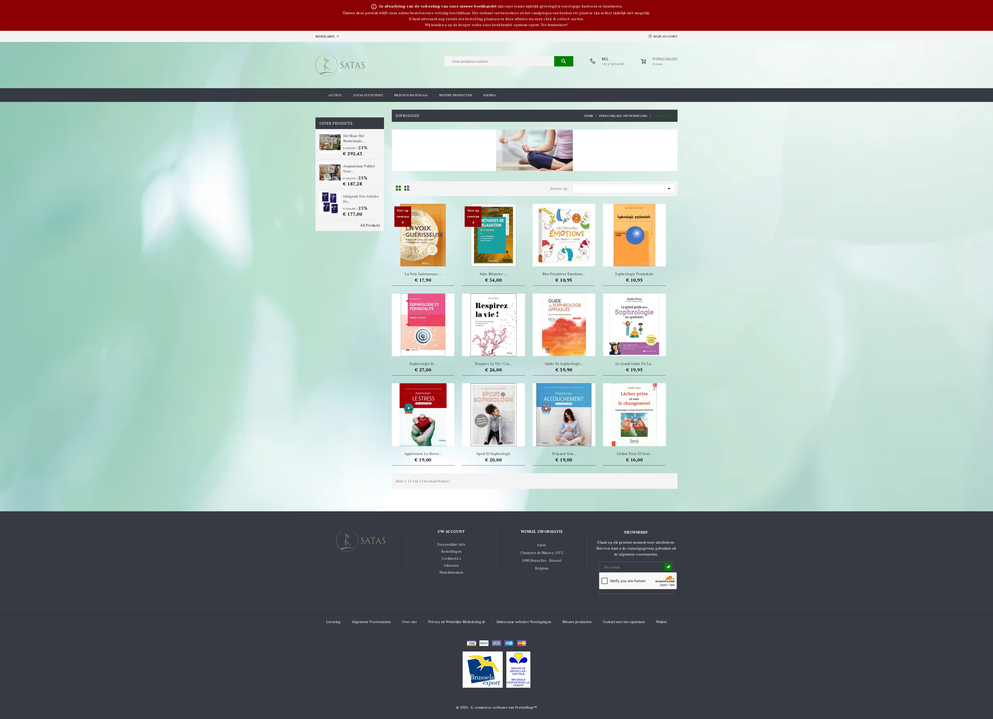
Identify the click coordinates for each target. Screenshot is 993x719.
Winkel (661, 621)
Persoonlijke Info (451, 544)
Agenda (489, 95)
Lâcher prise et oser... (634, 453)
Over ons (409, 621)
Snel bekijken (433, 260)
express (496, 643)
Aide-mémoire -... (493, 274)
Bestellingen (451, 551)
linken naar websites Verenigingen (523, 621)
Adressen (451, 565)
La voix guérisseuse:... (423, 274)
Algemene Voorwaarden (371, 621)
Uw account (451, 531)
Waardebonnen (451, 572)
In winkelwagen (413, 260)
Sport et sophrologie (493, 453)
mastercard (509, 643)
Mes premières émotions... (564, 274)
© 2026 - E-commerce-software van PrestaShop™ (496, 707)
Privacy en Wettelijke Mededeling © (456, 621)
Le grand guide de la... (634, 363)
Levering (333, 621)
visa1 (521, 643)
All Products (370, 225)
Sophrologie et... (423, 363)
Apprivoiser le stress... (423, 453)
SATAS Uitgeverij (368, 95)
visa (471, 643)
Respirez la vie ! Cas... (493, 363)
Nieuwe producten (455, 95)
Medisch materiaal (411, 95)
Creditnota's (451, 558)
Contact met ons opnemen (624, 621)
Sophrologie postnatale (634, 274)
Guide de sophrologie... (564, 363)
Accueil (335, 95)
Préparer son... (564, 453)
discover (483, 643)
